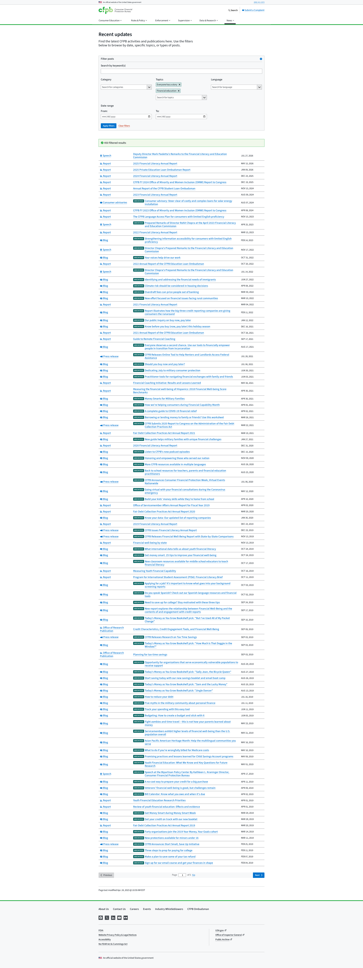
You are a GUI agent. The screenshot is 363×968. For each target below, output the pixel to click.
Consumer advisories (114, 202)
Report (106, 163)
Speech (106, 155)
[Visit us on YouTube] (119, 917)
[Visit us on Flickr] (126, 917)
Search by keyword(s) (113, 65)
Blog (105, 240)
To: (157, 111)
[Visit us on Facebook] (101, 917)
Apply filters (108, 126)
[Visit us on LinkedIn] (113, 917)
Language (216, 79)
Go (193, 875)
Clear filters (124, 126)
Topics (159, 79)
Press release (111, 356)
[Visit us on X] (107, 917)
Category (106, 79)
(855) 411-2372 (259, 2)
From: (104, 111)
